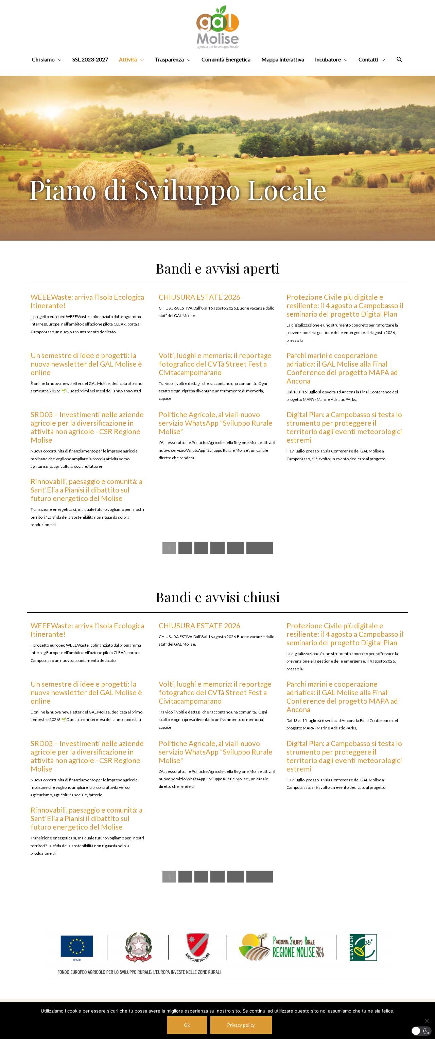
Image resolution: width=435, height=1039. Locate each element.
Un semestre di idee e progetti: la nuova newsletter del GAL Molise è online (86, 363)
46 (235, 548)
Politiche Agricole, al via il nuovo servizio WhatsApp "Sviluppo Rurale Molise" (216, 422)
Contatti (368, 59)
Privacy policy (241, 1025)
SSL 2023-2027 (90, 59)
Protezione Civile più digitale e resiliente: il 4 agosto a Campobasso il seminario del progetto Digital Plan (344, 305)
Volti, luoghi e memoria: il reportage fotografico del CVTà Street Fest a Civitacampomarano (215, 363)
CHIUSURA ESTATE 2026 (199, 297)
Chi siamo (43, 59)
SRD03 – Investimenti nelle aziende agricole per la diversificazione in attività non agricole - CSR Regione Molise (87, 427)
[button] (421, 1031)
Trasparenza (169, 59)
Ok (187, 1025)
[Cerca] (399, 59)
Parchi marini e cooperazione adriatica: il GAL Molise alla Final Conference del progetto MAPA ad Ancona (342, 368)
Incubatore (328, 59)
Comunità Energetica (226, 59)
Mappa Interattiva (282, 59)
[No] (426, 1020)
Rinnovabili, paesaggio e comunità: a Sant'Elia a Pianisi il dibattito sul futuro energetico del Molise (86, 489)
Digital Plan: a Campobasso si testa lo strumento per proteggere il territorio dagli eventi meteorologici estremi (344, 427)
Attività (128, 59)
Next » (259, 548)
